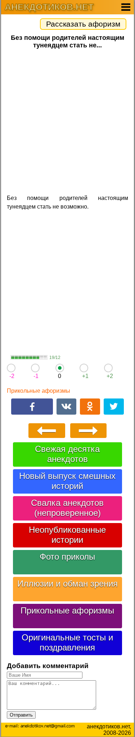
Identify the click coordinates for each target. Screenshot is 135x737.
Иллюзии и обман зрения (67, 583)
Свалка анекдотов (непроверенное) (67, 508)
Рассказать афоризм (83, 24)
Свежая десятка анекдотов (67, 454)
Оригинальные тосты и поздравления (67, 642)
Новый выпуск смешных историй (67, 481)
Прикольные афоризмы (38, 391)
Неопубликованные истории (67, 535)
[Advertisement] (67, 120)
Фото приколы (67, 556)
